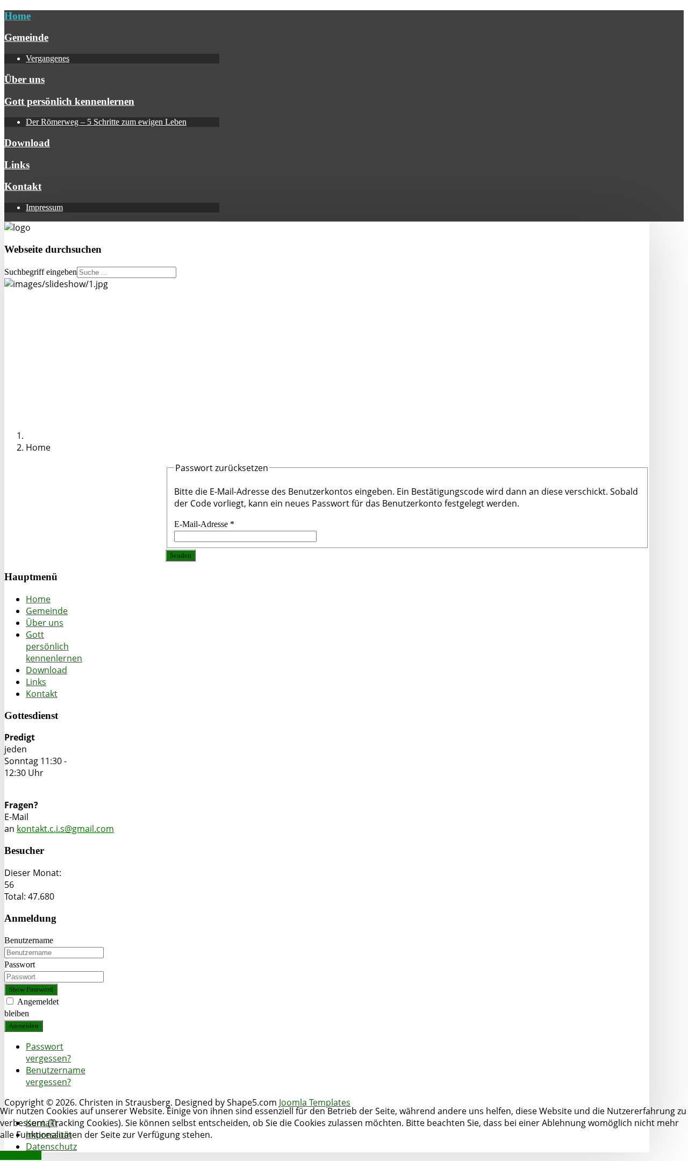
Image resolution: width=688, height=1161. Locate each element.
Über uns (24, 79)
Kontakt (22, 186)
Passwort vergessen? (48, 1052)
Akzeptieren (20, 1155)
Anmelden (24, 1026)
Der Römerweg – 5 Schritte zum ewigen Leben (106, 121)
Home (17, 16)
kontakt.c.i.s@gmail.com (65, 829)
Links (17, 164)
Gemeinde (26, 37)
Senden (180, 555)
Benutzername (28, 940)
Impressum (44, 207)
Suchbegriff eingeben (40, 271)
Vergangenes (47, 58)
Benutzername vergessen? (55, 1076)
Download (27, 142)
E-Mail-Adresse (204, 524)
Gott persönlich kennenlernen (69, 101)
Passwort (19, 964)
